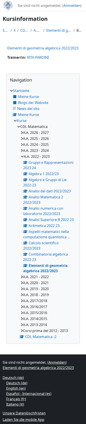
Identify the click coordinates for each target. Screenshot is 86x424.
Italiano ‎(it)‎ (15, 404)
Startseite (6, 30)
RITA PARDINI (38, 57)
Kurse (14, 30)
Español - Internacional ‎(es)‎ (28, 393)
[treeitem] (43, 213)
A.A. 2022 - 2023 (37, 30)
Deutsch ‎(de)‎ (13, 377)
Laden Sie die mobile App (23, 419)
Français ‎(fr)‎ (16, 399)
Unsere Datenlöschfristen (24, 413)
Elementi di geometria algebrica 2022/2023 (58, 30)
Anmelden (72, 5)
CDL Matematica (24, 30)
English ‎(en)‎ (16, 388)
